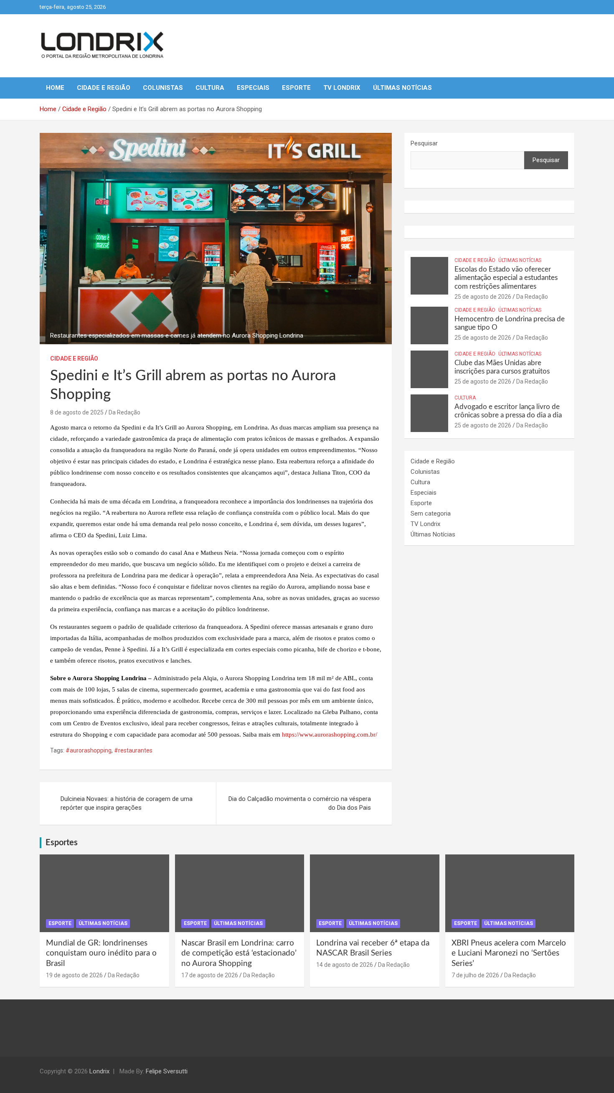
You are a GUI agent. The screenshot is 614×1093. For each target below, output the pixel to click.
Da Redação (124, 412)
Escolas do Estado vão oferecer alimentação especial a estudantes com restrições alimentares (506, 278)
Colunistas (163, 88)
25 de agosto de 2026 (482, 296)
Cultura (209, 88)
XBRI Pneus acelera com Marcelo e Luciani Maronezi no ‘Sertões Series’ (509, 953)
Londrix (99, 1071)
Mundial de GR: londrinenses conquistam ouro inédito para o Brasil (101, 953)
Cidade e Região (103, 88)
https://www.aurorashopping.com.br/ (329, 734)
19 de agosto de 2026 (74, 975)
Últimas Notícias (402, 88)
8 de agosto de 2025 (77, 412)
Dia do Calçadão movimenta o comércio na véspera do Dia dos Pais (299, 803)
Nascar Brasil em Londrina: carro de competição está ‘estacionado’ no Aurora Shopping (239, 953)
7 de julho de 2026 (475, 975)
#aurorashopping (89, 750)
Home (55, 88)
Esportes (62, 843)
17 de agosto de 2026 (209, 975)
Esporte (296, 88)
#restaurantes (133, 750)
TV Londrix (341, 88)
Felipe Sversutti (167, 1071)
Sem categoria (431, 513)
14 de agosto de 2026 (344, 964)
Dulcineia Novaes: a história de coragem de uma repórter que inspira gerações (127, 803)
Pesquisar (424, 143)
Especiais (253, 88)
